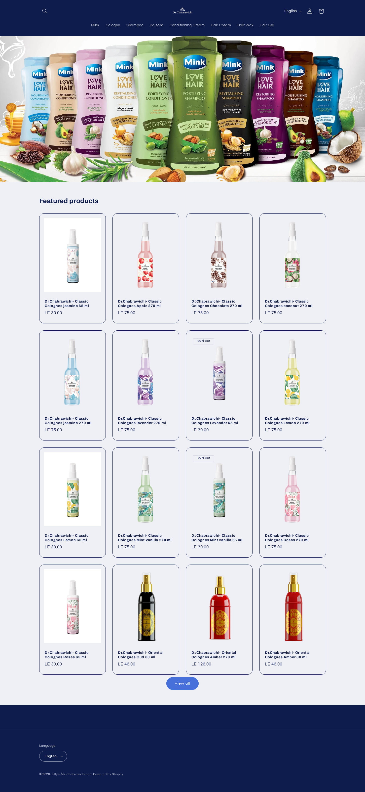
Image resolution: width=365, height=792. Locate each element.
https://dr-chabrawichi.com (72, 774)
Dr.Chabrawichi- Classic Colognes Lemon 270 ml (287, 420)
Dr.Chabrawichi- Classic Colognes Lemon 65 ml (66, 537)
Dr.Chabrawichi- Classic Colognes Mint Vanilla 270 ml (145, 537)
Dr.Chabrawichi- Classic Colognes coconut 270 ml (288, 303)
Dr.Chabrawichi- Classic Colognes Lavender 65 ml (214, 420)
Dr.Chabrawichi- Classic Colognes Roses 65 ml (66, 654)
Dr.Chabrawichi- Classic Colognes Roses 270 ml (287, 537)
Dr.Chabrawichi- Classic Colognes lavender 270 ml (142, 420)
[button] (45, 11)
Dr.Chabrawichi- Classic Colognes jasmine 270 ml (68, 420)
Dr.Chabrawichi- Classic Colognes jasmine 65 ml (67, 303)
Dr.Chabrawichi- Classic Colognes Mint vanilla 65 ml (217, 537)
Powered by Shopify (108, 774)
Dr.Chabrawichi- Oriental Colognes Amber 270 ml (213, 654)
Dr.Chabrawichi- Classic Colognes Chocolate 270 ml (217, 303)
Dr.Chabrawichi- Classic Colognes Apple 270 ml (140, 303)
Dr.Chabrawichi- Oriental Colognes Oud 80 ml (140, 654)
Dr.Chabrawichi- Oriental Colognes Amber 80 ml (287, 654)
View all (182, 683)
